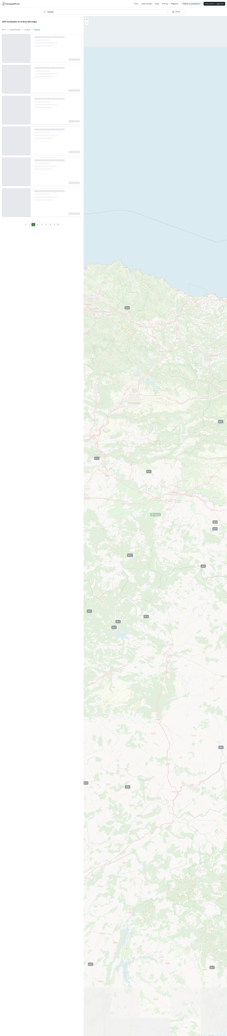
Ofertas (165, 4)
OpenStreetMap (221, 1035)
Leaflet (204, 1035)
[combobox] (104, 11)
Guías (157, 4)
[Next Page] (54, 689)
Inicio (136, 4)
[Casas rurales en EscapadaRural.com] (11, 3)
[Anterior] (5, 50)
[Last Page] (58, 689)
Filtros (177, 12)
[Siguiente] (26, 50)
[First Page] (25, 689)
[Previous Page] (29, 689)
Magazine (174, 4)
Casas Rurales (146, 4)
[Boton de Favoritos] (78, 38)
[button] (212, 967)
